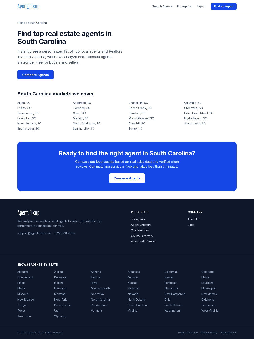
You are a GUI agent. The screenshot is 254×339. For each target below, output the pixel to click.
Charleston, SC (138, 102)
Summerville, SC (83, 128)
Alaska (58, 271)
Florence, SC (81, 108)
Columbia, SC (193, 102)
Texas (21, 310)
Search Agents (162, 6)
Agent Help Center (143, 241)
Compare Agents (35, 75)
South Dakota (173, 305)
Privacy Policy (209, 332)
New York (60, 299)
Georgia (133, 277)
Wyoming (60, 316)
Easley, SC (24, 108)
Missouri (22, 294)
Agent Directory (141, 224)
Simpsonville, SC (195, 123)
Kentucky (171, 282)
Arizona (96, 271)
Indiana (59, 282)
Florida (95, 277)
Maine (21, 288)
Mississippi (208, 288)
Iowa (94, 282)
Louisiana (207, 282)
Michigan (134, 288)
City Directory (140, 230)
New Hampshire (175, 294)
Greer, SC (79, 113)
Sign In (201, 6)
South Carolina (137, 305)
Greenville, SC (193, 108)
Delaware (60, 277)
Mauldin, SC (81, 118)
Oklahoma (208, 299)
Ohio (168, 299)
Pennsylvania (62, 305)
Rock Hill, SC (137, 123)
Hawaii (169, 277)
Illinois (21, 282)
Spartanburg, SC (28, 128)
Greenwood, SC (27, 113)
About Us (194, 219)
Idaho (205, 277)
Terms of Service (188, 332)
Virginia (133, 310)
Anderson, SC (82, 102)
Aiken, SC (23, 102)
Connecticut (25, 277)
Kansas (132, 282)
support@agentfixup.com (34, 233)
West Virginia (209, 310)
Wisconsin (24, 316)
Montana (59, 294)
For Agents (184, 6)
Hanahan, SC (137, 113)
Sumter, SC (136, 128)
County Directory (142, 235)
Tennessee (208, 305)
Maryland (60, 288)
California (171, 271)
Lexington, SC (26, 118)
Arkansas (134, 271)
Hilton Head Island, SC (198, 113)
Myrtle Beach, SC (195, 118)
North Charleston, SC (86, 123)
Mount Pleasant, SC (141, 118)
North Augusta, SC (29, 123)
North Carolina (100, 299)
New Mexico (25, 299)
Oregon (22, 305)
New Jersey (209, 294)
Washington (172, 310)
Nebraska (97, 294)
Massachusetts (100, 288)
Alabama (23, 271)
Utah (57, 310)
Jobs (191, 224)
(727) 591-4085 (64, 233)
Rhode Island (99, 305)
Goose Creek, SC (140, 108)
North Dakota (136, 299)
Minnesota (171, 288)
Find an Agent (223, 6)
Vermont (96, 310)
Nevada (133, 294)
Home (21, 22)
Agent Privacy (228, 332)
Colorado (207, 271)
